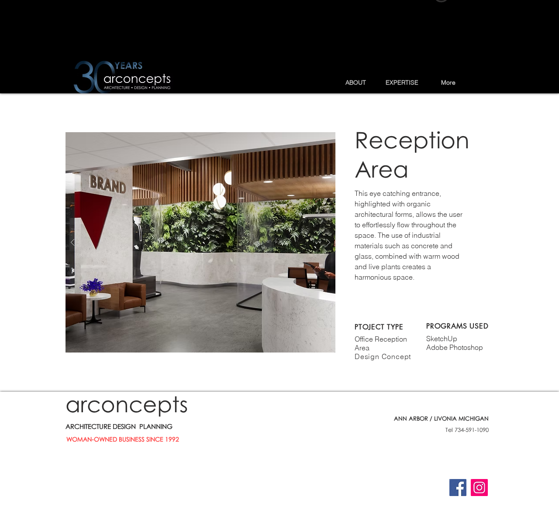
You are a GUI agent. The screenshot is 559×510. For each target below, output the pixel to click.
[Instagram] (479, 487)
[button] (355, 82)
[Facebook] (457, 487)
